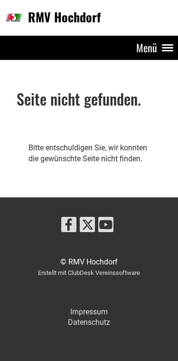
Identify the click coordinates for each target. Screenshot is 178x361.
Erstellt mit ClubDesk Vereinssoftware (89, 272)
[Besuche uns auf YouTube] (105, 227)
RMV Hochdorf (64, 17)
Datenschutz (89, 322)
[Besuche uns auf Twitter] (87, 227)
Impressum (89, 311)
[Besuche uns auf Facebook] (68, 227)
